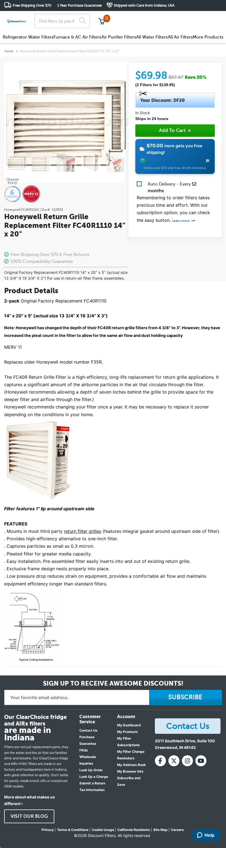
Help (209, 835)
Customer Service (173, 16)
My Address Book (131, 765)
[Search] (82, 21)
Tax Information (91, 790)
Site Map (160, 830)
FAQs (83, 750)
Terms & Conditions (72, 830)
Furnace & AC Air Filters (77, 37)
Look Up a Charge (93, 777)
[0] (101, 21)
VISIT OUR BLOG (29, 816)
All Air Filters (180, 37)
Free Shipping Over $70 (32, 5)
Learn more (181, 221)
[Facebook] (160, 760)
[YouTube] (200, 760)
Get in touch (210, 17)
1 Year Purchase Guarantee (79, 5)
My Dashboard (129, 725)
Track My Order (134, 16)
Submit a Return (92, 783)
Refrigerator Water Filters (28, 37)
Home (9, 51)
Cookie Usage (103, 830)
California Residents (133, 830)
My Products (127, 732)
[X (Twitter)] (173, 760)
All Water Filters (152, 37)
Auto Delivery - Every (172, 187)
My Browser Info (130, 771)
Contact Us (88, 730)
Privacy (48, 830)
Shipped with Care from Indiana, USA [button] (144, 5)
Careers (177, 830)
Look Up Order (91, 770)
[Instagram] (187, 760)
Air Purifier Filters (118, 37)
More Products (208, 37)
